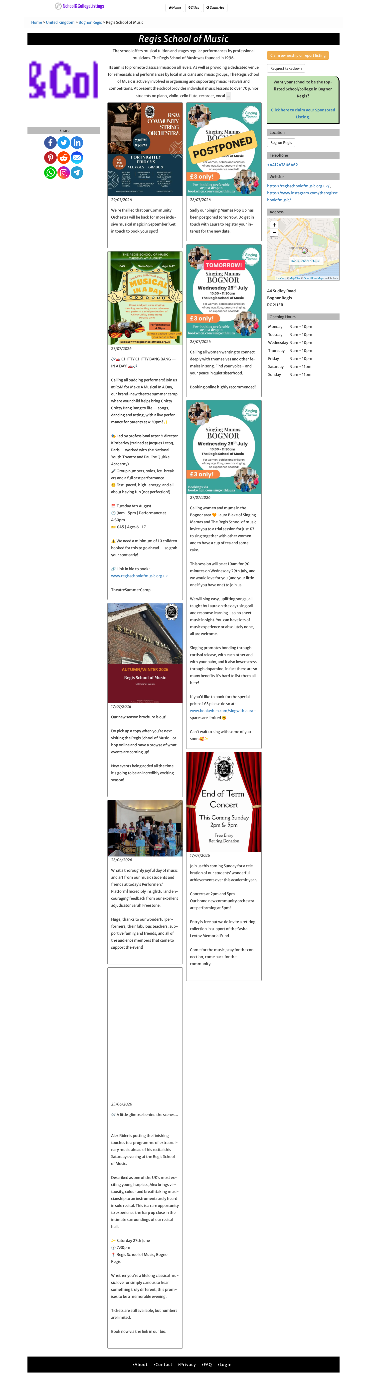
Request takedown (286, 68)
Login (226, 1364)
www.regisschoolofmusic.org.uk (139, 575)
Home (176, 7)
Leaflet (280, 278)
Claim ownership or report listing (298, 55)
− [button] (274, 232)
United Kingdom (60, 22)
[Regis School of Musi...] (305, 251)
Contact (164, 1364)
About (141, 1364)
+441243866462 (282, 164)
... (228, 95)
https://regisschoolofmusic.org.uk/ (298, 186)
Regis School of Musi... (306, 261)
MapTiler (295, 278)
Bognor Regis (90, 22)
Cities (194, 7)
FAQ (208, 1364)
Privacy (188, 1364)
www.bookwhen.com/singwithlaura (221, 710)
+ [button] (274, 225)
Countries (216, 7)
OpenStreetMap (313, 278)
